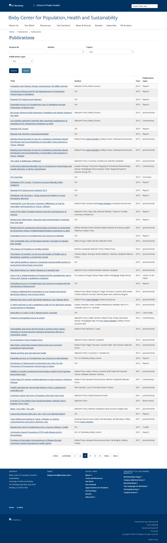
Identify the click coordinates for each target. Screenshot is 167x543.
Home (11, 32)
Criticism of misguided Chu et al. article (27, 317)
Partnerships (90, 491)
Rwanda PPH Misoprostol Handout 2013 (28, 190)
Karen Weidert (92, 139)
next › (107, 456)
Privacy (154, 531)
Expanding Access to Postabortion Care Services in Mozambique (39, 358)
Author (51, 47)
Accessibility (152, 525)
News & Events (83, 25)
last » (116, 456)
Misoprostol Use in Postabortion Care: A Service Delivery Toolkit (39, 427)
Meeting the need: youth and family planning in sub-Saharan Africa (39, 299)
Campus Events (131, 492)
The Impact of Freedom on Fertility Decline (29, 249)
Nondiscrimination (150, 528)
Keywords (14, 47)
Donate (99, 25)
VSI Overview (16, 177)
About (88, 475)
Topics (89, 47)
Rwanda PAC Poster (19, 128)
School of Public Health (48, 5)
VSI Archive (126, 25)
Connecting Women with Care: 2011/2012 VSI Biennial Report (37, 413)
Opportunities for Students (96, 488)
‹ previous (67, 456)
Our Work (30, 25)
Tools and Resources (94, 478)
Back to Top (153, 539)
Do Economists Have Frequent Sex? (26, 339)
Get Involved (63, 25)
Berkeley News (131, 483)
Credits (20, 507)
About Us (14, 25)
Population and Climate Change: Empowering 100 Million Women (39, 86)
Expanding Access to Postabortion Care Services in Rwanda (37, 235)
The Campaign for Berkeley (136, 486)
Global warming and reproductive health (28, 353)
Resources (45, 25)
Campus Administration (134, 480)
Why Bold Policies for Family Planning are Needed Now (34, 270)
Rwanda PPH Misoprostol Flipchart (26, 99)
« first (56, 456)
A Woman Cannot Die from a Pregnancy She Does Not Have (37, 395)
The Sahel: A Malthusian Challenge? (25, 161)
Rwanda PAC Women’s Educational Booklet (29, 133)
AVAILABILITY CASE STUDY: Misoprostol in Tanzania (33, 312)
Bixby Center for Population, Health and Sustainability (63, 18)
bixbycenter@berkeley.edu (59, 475)
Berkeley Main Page (133, 477)
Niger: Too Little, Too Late (22, 408)
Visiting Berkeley (131, 489)
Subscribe (111, 25)
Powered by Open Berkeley (146, 522)
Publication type (17, 56)
